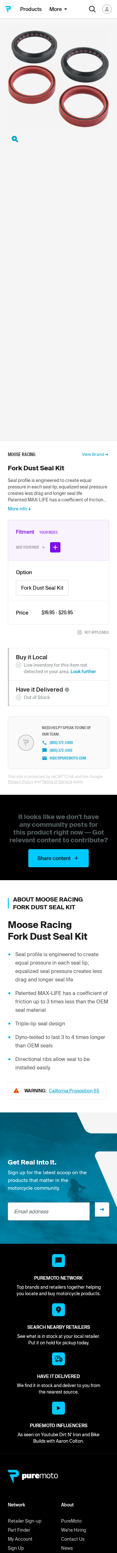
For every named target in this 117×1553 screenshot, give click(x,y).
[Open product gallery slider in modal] (15, 139)
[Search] (92, 9)
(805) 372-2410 (61, 750)
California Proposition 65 (74, 1090)
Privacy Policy (20, 782)
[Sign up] (102, 1209)
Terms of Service (57, 782)
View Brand (93, 454)
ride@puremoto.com (68, 758)
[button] (67, 689)
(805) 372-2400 (61, 742)
